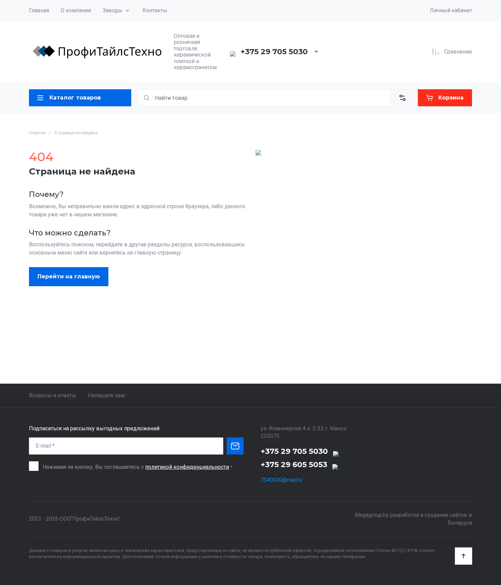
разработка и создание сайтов (428, 515)
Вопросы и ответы (52, 395)
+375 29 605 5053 (294, 464)
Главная (39, 10)
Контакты (154, 10)
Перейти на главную (68, 276)
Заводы (112, 10)
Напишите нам (106, 395)
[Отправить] (235, 446)
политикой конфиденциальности (187, 467)
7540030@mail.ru (281, 480)
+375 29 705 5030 (274, 51)
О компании (76, 10)
